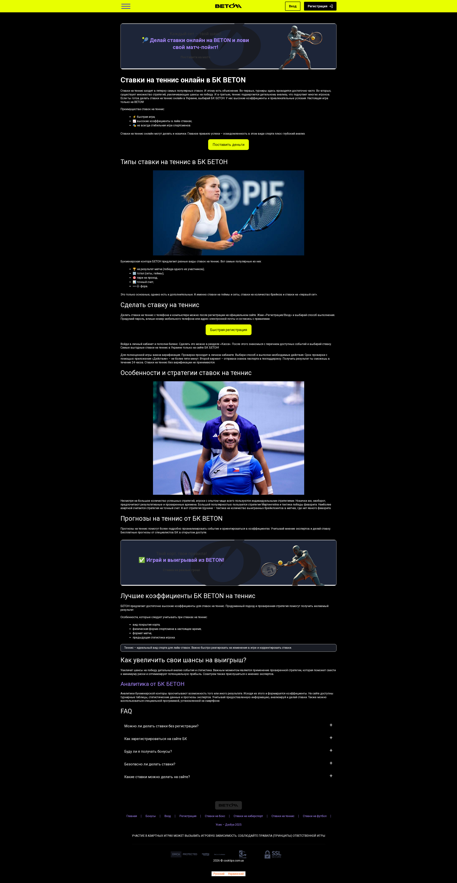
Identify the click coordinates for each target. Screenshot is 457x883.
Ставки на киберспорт (248, 816)
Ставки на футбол (315, 816)
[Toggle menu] (125, 6)
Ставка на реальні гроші (181, 570)
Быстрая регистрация (228, 330)
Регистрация (317, 6)
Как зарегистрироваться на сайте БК (155, 739)
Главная (131, 816)
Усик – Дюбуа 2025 (229, 824)
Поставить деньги (228, 144)
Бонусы (150, 816)
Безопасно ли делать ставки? (149, 764)
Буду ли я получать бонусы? (148, 751)
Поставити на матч (195, 57)
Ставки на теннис (283, 816)
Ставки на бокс (215, 816)
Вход (293, 6)
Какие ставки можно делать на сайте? (157, 777)
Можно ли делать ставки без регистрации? (161, 726)
